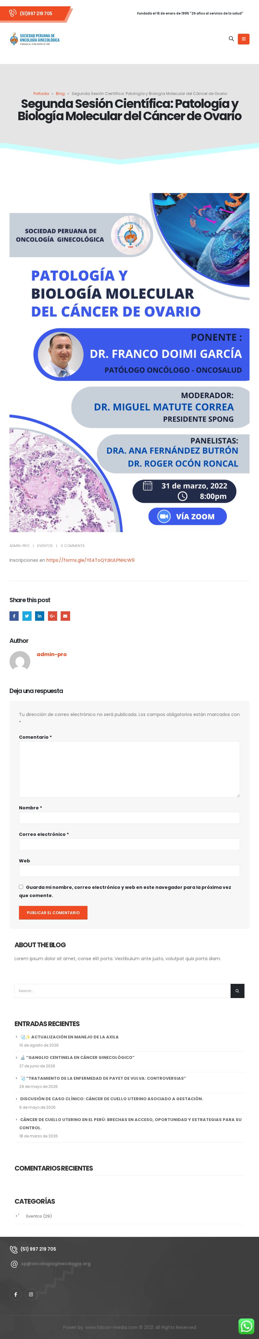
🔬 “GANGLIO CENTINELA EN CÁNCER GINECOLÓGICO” (77, 1057)
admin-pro (19, 545)
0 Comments (73, 545)
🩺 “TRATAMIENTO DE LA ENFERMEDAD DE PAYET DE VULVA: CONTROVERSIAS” (103, 1078)
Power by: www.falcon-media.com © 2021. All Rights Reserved (129, 1327)
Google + (52, 615)
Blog (60, 93)
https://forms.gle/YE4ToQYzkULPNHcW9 (90, 560)
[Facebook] (15, 1294)
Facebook (14, 615)
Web (24, 861)
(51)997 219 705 (36, 13)
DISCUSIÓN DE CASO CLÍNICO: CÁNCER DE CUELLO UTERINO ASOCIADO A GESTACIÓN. (111, 1099)
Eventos (45, 545)
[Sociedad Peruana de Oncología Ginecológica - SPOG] (35, 39)
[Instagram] (31, 1294)
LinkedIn (39, 615)
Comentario (35, 737)
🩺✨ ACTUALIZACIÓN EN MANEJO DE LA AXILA (69, 1037)
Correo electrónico (44, 834)
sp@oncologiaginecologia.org (56, 1263)
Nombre (30, 808)
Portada (41, 93)
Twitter (27, 615)
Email (65, 615)
